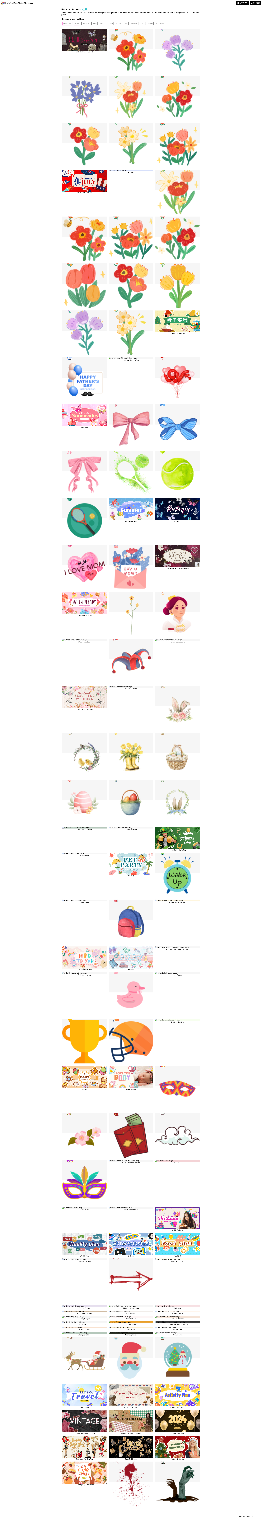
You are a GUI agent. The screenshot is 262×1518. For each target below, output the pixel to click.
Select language (244, 1516)
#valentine (67, 23)
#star (126, 23)
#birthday (85, 23)
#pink (143, 23)
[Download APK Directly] (242, 3)
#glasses (134, 23)
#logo (94, 23)
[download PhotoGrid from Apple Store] (255, 3)
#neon (150, 23)
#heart (102, 23)
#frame (110, 23)
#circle (118, 23)
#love (77, 23)
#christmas (160, 23)
